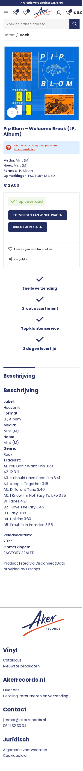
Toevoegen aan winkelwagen (37, 215)
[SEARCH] (74, 24)
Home (8, 35)
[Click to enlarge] (12, 112)
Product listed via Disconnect (29, 563)
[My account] (58, 12)
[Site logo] (43, 12)
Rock (24, 35)
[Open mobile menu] (5, 12)
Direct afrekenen (27, 227)
